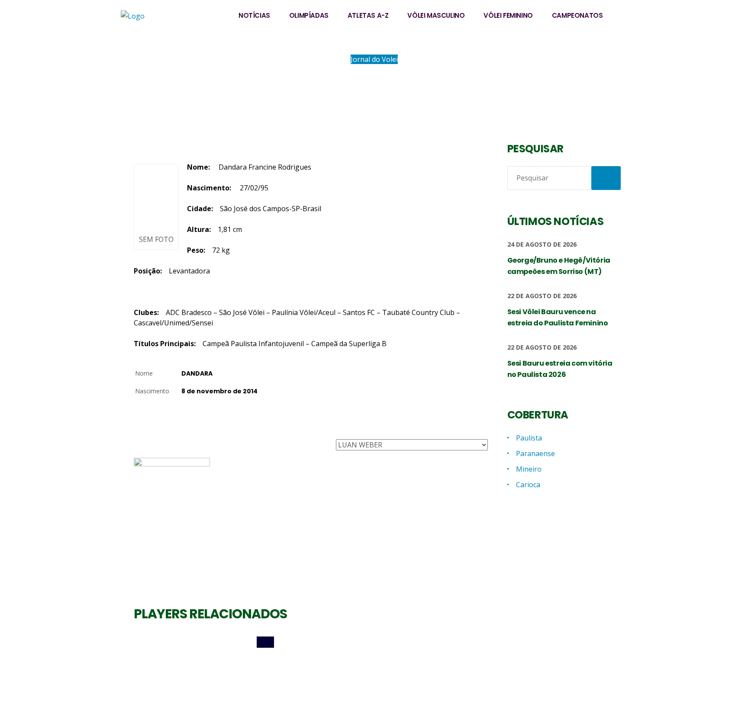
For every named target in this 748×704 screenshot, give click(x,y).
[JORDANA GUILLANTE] (311, 642)
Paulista (529, 438)
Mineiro (529, 469)
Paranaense (535, 453)
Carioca (528, 484)
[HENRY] (432, 642)
